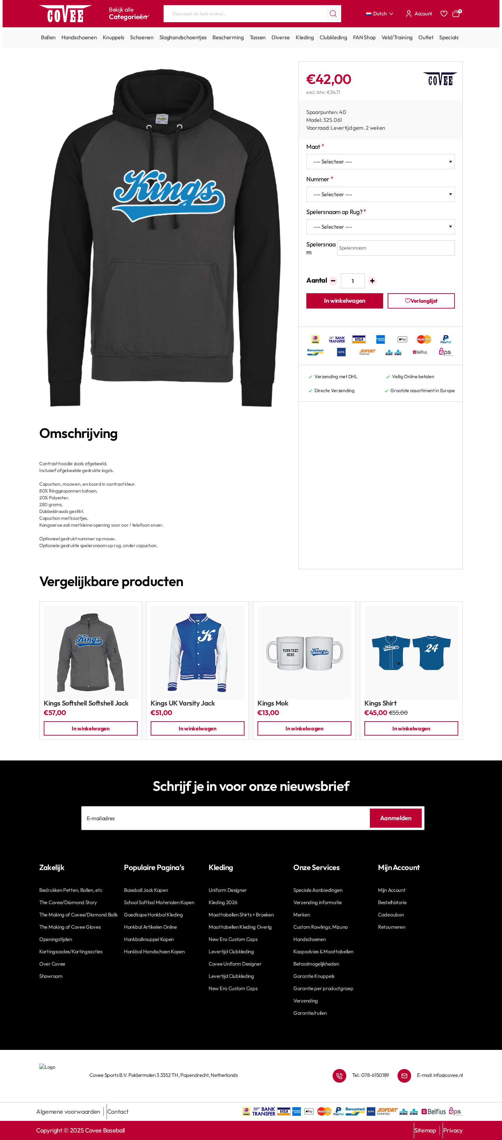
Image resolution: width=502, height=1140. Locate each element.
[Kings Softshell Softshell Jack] (91, 653)
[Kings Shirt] (411, 653)
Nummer (318, 179)
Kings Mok (272, 703)
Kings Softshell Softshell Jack (86, 703)
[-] (333, 280)
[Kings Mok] (304, 653)
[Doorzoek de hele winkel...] (333, 13)
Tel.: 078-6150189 (370, 1075)
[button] (344, 301)
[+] (372, 280)
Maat (313, 147)
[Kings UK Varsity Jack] (198, 653)
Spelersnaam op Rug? (334, 212)
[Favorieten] (444, 14)
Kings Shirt (380, 703)
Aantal (316, 280)
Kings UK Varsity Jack (183, 703)
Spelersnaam (320, 248)
